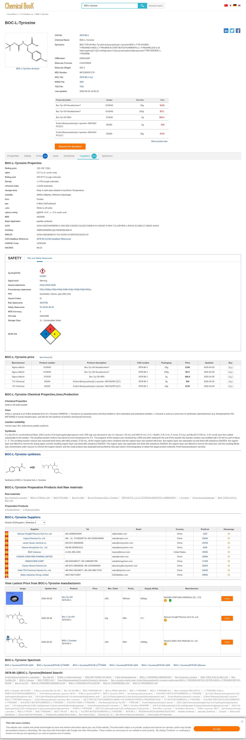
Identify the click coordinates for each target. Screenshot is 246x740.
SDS (82, 82)
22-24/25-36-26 (47, 307)
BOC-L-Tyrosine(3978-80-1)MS (19, 665)
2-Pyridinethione (12, 510)
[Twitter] (232, 30)
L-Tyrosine (184, 498)
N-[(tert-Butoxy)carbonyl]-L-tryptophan (22, 677)
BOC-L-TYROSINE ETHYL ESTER (84, 683)
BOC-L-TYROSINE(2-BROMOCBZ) (156, 677)
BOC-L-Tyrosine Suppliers (22, 517)
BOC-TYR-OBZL (61, 498)
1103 (205, 534)
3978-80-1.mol (86, 77)
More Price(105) (46, 357)
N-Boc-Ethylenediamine (125, 677)
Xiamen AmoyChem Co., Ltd (34, 547)
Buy (230, 367)
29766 (205, 543)
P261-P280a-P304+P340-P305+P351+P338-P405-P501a (65, 289)
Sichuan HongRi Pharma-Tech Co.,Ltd (34, 534)
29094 (205, 575)
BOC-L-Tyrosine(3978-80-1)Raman (190, 665)
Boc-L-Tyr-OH (68, 617)
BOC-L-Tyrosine (69, 640)
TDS (82, 86)
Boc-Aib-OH (48, 677)
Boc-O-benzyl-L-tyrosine (16, 498)
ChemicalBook (12, 14)
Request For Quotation (70, 146)
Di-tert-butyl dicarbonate (203, 498)
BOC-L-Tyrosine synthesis (23, 454)
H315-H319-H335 (48, 285)
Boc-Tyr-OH (67, 597)
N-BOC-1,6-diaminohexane (69, 677)
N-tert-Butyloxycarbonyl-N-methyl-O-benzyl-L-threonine (82, 680)
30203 (205, 566)
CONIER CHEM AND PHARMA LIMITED (35, 556)
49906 (205, 556)
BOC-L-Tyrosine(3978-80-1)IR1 (124, 665)
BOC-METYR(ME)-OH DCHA (98, 677)
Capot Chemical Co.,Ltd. (34, 538)
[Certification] (170, 600)
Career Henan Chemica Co (34, 566)
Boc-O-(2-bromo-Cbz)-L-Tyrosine (103, 498)
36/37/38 (44, 303)
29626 (205, 538)
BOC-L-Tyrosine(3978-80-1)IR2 (156, 665)
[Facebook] (238, 30)
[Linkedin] (226, 30)
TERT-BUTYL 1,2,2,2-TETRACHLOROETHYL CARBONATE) (148, 498)
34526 (205, 570)
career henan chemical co (34, 543)
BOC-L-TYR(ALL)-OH (40, 498)
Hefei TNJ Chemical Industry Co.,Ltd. (34, 570)
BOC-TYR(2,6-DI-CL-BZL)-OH (214, 677)
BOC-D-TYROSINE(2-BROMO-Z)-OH (48, 683)
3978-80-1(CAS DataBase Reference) (54, 239)
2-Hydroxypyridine (31, 510)
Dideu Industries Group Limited (34, 575)
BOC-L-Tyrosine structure (27, 68)
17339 (205, 561)
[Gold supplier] (165, 600)
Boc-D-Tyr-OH (21, 683)
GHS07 (43, 276)
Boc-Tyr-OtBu (78, 498)
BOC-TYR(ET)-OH (45, 680)
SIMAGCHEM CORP (34, 561)
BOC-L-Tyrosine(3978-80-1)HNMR (53, 665)
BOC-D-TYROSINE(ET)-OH (145, 683)
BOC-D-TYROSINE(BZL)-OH (116, 683)
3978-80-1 (84, 35)
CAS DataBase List (26, 14)
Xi (40, 298)
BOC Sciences (34, 552)
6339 (205, 547)
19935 (205, 552)
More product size (159, 141)
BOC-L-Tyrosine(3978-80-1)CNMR (89, 665)
